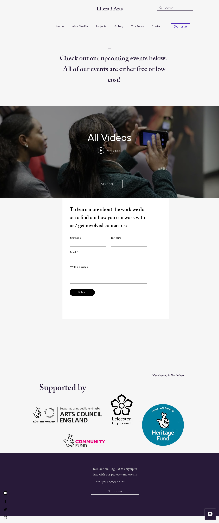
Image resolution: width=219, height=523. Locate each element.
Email (73, 252)
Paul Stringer (177, 375)
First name (75, 238)
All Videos (107, 184)
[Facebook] (5, 501)
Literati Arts (109, 9)
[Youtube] (5, 493)
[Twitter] (5, 509)
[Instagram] (5, 518)
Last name (116, 238)
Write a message (79, 267)
